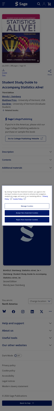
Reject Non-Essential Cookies (27, 220)
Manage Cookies (27, 206)
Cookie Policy (18, 199)
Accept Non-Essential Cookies (27, 213)
